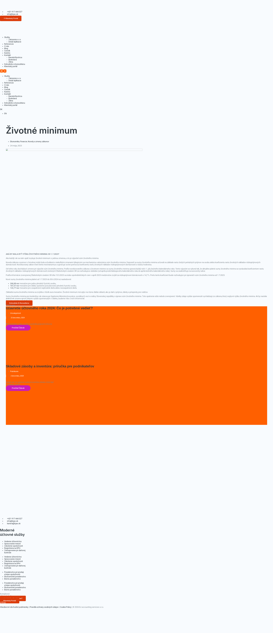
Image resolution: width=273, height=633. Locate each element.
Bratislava (13, 60)
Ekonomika (14, 141)
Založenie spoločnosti (13, 546)
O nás (6, 46)
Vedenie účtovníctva (12, 541)
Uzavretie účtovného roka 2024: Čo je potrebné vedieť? (49, 308)
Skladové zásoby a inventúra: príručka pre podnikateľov (50, 366)
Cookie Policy (65, 607)
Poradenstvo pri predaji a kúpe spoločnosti (14, 573)
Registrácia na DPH (12, 548)
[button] (136, 71)
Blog (6, 48)
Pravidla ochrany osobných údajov (44, 607)
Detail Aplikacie (15, 42)
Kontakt (7, 55)
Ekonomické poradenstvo (15, 576)
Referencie (9, 44)
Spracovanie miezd (12, 544)
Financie (23, 141)
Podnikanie (14, 371)
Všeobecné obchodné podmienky (14, 607)
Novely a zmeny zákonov (38, 141)
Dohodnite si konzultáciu (14, 64)
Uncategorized (15, 313)
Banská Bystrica (15, 57)
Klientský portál (10, 66)
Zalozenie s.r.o (15, 39)
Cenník (7, 51)
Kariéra (7, 53)
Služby (7, 37)
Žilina (11, 62)
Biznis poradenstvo (12, 579)
